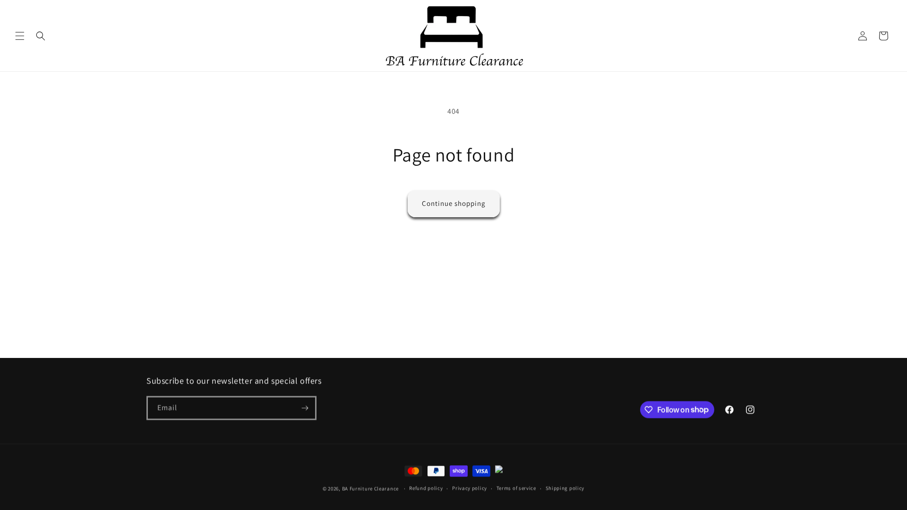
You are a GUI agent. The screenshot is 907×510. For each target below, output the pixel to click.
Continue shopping (454, 203)
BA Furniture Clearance (370, 488)
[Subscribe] (304, 408)
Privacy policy (469, 487)
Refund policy (426, 487)
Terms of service (516, 487)
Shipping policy (565, 487)
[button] (19, 36)
